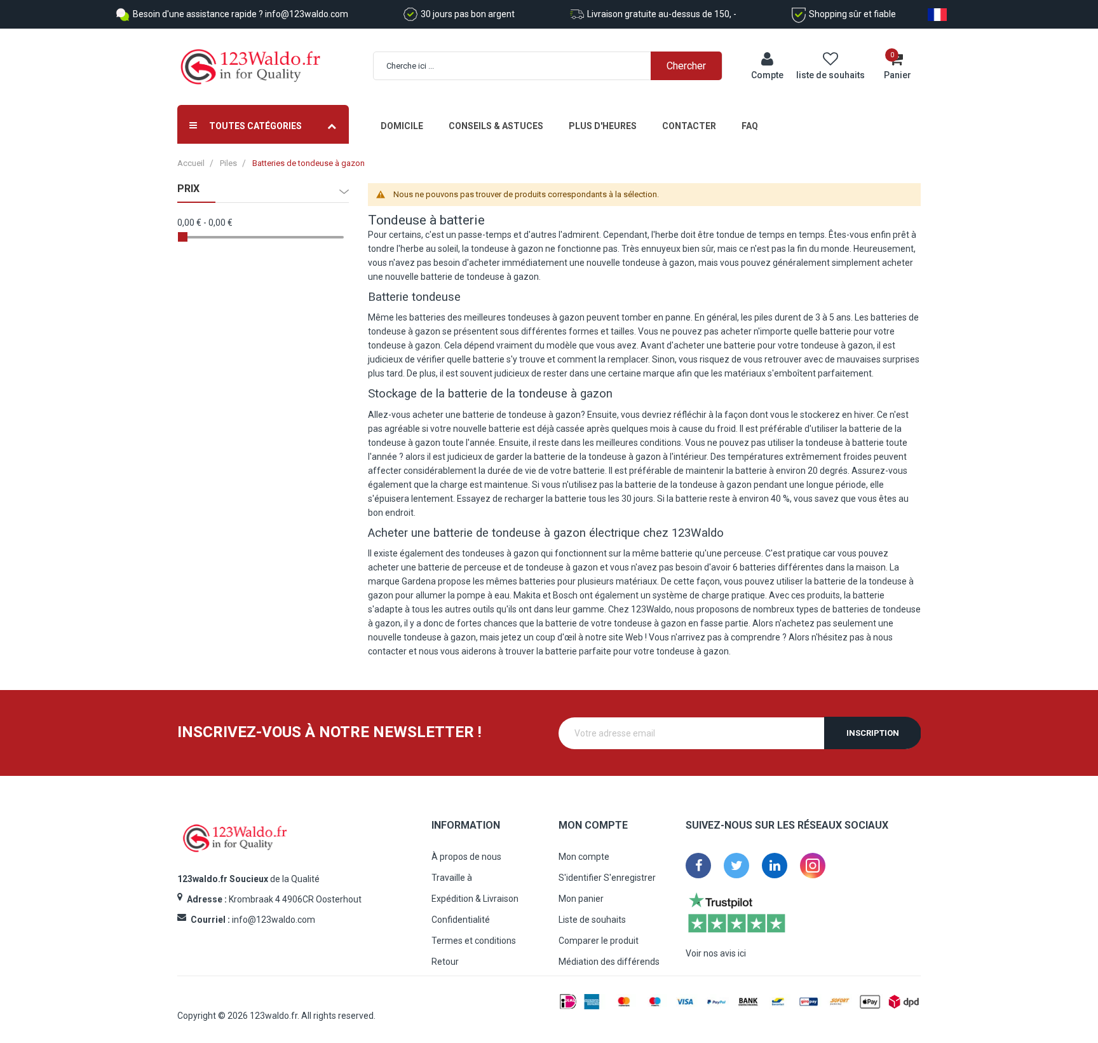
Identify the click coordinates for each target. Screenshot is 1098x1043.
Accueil (191, 163)
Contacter (689, 126)
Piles (228, 163)
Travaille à (451, 878)
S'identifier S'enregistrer (607, 878)
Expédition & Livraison (474, 899)
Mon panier (581, 899)
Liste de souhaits (592, 920)
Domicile (402, 126)
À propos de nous (466, 857)
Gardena (419, 581)
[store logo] (250, 67)
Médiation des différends (609, 962)
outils (483, 609)
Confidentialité (460, 920)
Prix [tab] (188, 189)
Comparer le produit (599, 941)
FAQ (750, 126)
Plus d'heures (603, 126)
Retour (445, 962)
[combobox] (554, 65)
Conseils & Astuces (496, 126)
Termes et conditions (473, 941)
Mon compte (584, 857)
